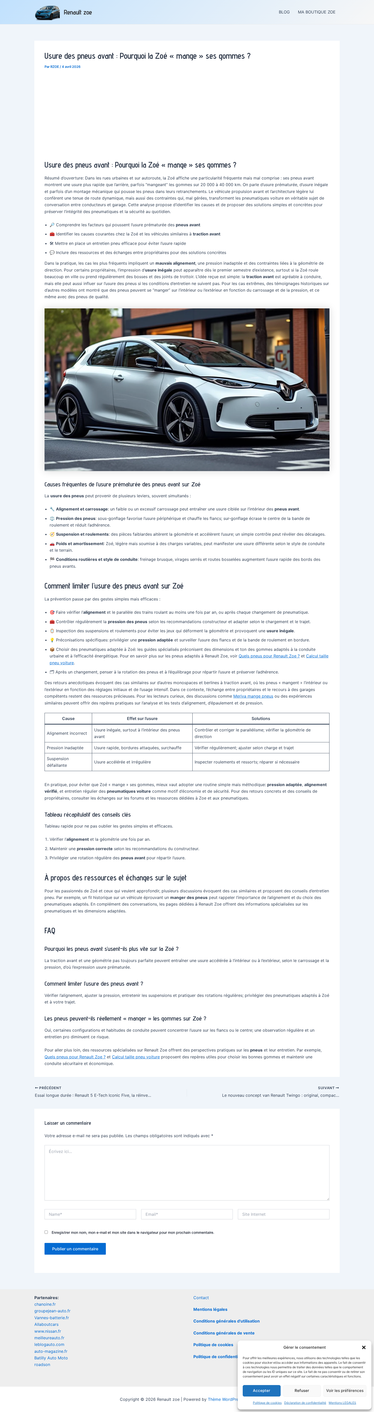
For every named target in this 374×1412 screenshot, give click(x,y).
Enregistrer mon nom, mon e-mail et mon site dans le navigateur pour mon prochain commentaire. (133, 1232)
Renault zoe (78, 12)
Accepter (261, 1390)
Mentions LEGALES (342, 1403)
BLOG (284, 11)
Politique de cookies (267, 1403)
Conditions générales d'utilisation (226, 1321)
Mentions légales (210, 1309)
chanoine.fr (45, 1304)
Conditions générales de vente (224, 1332)
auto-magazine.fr (50, 1351)
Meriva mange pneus (253, 696)
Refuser (302, 1390)
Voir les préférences (345, 1390)
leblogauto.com (49, 1344)
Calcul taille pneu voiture (136, 1056)
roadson (42, 1364)
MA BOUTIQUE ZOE (317, 11)
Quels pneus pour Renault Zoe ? (269, 655)
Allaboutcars (46, 1324)
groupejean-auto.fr (52, 1310)
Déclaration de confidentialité (305, 1403)
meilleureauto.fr (49, 1337)
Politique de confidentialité (219, 1356)
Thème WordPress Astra (231, 1399)
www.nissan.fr (47, 1331)
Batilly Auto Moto (51, 1357)
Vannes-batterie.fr (51, 1317)
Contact (201, 1297)
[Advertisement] (187, 112)
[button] (363, 1347)
